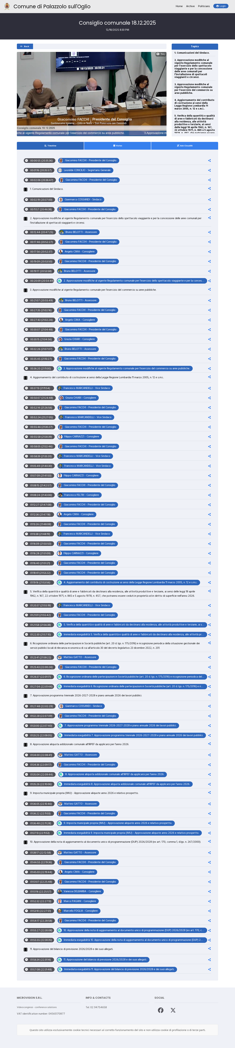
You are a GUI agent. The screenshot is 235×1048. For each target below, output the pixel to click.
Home (179, 6)
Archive (190, 6)
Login (223, 6)
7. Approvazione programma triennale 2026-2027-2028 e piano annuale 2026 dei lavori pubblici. (86, 696)
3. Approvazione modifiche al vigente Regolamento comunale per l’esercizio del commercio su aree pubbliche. (193, 89)
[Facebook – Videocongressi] (160, 1010)
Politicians (204, 6)
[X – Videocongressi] (173, 1010)
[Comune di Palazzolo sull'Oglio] (7, 6)
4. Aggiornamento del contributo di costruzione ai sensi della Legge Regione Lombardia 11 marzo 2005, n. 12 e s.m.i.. (194, 104)
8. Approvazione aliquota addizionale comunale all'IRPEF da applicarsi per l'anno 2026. (79, 744)
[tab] (50, 146)
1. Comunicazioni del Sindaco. (192, 53)
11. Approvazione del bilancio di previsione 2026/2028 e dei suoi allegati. (71, 949)
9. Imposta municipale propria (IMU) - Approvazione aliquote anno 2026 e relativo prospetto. (84, 793)
